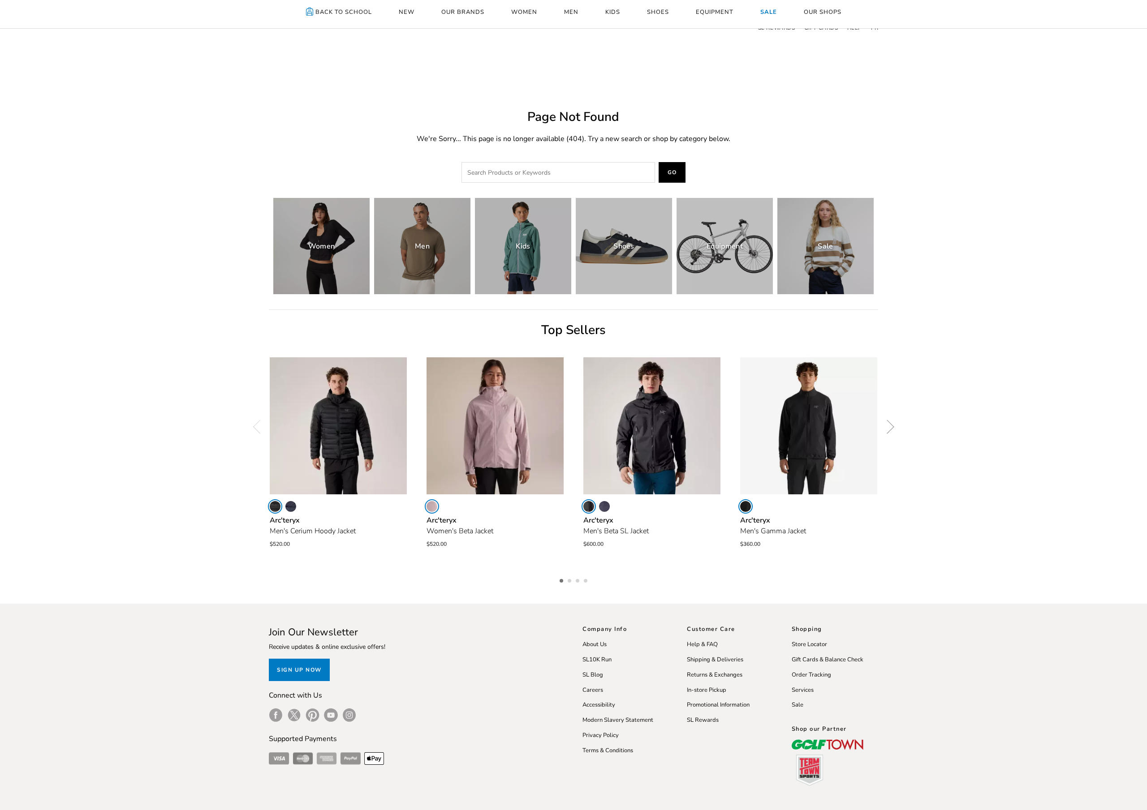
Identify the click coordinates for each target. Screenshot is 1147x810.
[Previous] (260, 427)
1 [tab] (562, 579)
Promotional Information (718, 705)
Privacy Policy (600, 735)
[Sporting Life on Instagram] (349, 715)
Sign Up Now (299, 669)
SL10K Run (597, 660)
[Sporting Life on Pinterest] (312, 715)
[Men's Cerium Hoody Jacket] (338, 425)
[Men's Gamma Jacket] (808, 425)
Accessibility (598, 705)
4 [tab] (586, 579)
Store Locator (809, 644)
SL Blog (592, 675)
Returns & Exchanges (714, 675)
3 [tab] (578, 579)
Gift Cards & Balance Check (827, 660)
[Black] (275, 506)
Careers (592, 690)
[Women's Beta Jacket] (495, 425)
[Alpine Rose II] (432, 506)
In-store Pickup (706, 690)
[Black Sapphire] (291, 506)
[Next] (887, 427)
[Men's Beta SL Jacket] (651, 425)
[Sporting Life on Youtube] (331, 715)
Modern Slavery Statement (617, 720)
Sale (797, 705)
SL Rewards (703, 720)
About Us (594, 644)
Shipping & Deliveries (715, 660)
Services (803, 690)
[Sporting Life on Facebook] (276, 715)
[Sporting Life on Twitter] (294, 715)
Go (672, 172)
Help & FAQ (702, 644)
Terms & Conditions (607, 750)
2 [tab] (570, 579)
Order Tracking (811, 675)
